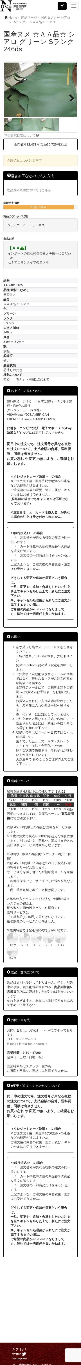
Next (69, 96)
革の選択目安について (20, 135)
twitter (17, 1354)
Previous (11, 96)
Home (13, 17)
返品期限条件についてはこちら (29, 190)
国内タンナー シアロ (55, 17)
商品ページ (29, 17)
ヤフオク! (19, 1349)
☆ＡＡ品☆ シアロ (42, 22)
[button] (62, 6)
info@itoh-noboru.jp (33, 1043)
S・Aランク (17, 22)
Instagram (19, 1358)
